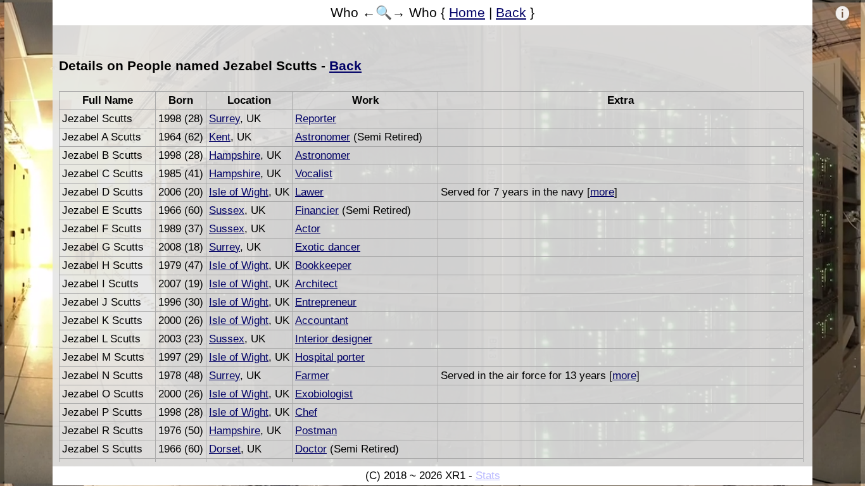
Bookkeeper (323, 265)
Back (511, 12)
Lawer (309, 192)
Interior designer (333, 339)
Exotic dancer (327, 247)
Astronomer (322, 137)
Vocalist (313, 174)
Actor (307, 229)
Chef (306, 412)
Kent (219, 137)
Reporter (315, 119)
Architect (316, 284)
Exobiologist (324, 394)
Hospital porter (330, 357)
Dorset (225, 449)
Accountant (321, 321)
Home (467, 12)
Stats (488, 476)
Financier (317, 210)
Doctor (311, 449)
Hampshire (234, 155)
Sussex (226, 210)
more (602, 192)
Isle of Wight (238, 192)
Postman (316, 431)
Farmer (312, 376)
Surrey (224, 119)
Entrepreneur (326, 302)
